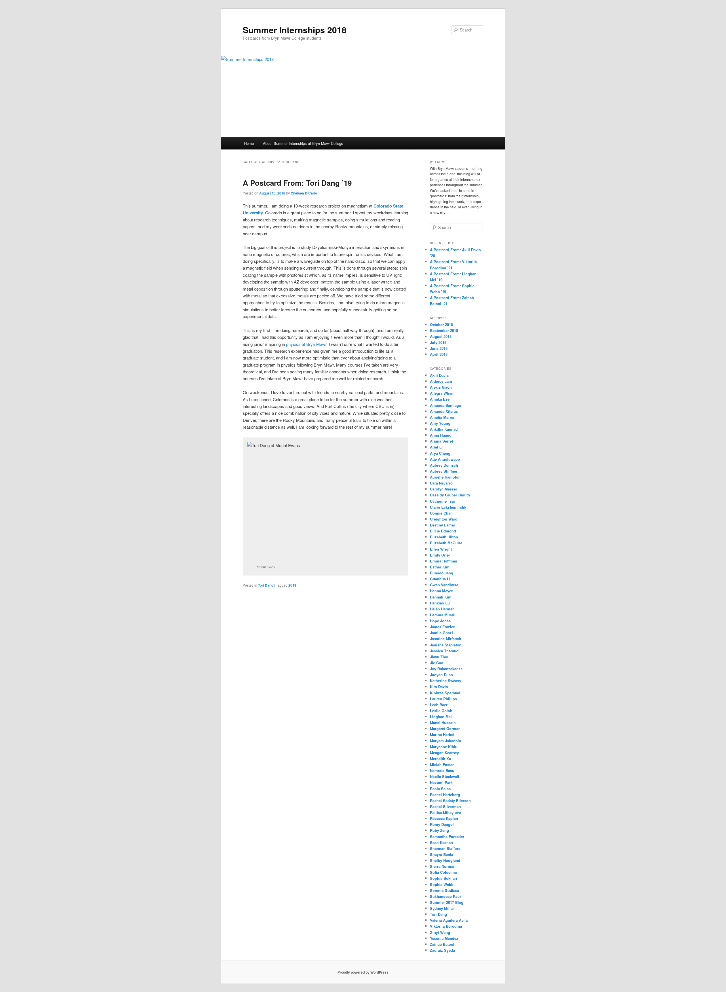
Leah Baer (439, 704)
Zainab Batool (442, 944)
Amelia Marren (442, 417)
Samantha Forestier (447, 836)
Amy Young (440, 423)
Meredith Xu (440, 758)
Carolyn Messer (443, 489)
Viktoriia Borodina (446, 926)
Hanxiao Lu (440, 603)
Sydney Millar (442, 908)
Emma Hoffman (443, 561)
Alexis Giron (441, 387)
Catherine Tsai (442, 501)
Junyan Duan (441, 674)
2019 (292, 585)
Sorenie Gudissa (444, 890)
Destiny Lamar (442, 525)
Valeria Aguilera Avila (449, 920)
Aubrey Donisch (444, 465)
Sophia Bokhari (446, 878)
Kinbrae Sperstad (445, 692)
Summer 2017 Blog (446, 902)
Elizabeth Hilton (444, 537)
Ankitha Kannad (444, 429)
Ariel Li (436, 447)
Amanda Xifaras (444, 411)
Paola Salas (440, 788)
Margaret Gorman (445, 728)
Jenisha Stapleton (445, 645)
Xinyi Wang (440, 932)
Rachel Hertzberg (445, 794)
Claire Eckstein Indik (448, 507)
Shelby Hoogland (445, 860)
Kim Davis (439, 686)
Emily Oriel (440, 555)
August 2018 (440, 336)
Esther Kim (439, 567)
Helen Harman (442, 609)
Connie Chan (441, 513)
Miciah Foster (442, 764)
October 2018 (441, 324)
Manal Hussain (443, 722)
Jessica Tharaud (444, 650)
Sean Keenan (441, 842)
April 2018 (439, 354)
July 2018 (438, 342)
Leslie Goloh (441, 710)
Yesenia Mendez (444, 938)
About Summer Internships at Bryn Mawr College (303, 143)
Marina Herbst (442, 734)
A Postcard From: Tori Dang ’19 (297, 182)
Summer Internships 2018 (295, 30)
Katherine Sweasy (445, 680)
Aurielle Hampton (445, 477)
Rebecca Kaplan (444, 818)
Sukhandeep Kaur (445, 896)
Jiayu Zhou (439, 656)
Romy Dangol (442, 824)
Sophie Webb (441, 884)
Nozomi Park (441, 782)
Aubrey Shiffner (443, 471)
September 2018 (444, 330)
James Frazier (442, 626)
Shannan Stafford (445, 848)
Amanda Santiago (445, 405)
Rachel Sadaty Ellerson (450, 800)
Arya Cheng (440, 453)
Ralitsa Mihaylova (445, 812)
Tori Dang (265, 585)
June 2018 (439, 348)
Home (249, 143)
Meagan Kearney (444, 752)
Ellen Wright (441, 549)
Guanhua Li (440, 578)
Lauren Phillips (443, 698)
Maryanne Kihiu (443, 746)
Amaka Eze (439, 399)
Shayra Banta (441, 854)
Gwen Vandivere (444, 584)
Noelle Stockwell (444, 776)
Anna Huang (440, 435)
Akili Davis (439, 375)
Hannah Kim (440, 597)
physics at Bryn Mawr (306, 344)
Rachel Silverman (445, 806)
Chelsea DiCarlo (304, 193)
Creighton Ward (443, 519)
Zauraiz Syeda (442, 950)
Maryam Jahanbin (445, 740)
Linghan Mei (441, 716)
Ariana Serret (441, 441)
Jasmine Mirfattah (445, 638)
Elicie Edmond (443, 531)
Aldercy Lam (441, 381)
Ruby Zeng (439, 830)
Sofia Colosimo (443, 872)
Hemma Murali (442, 614)
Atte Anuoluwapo (445, 459)
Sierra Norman (442, 866)
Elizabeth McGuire (446, 542)
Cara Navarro (441, 483)
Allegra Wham (442, 393)
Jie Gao (436, 662)
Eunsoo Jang (441, 573)
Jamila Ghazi (441, 632)
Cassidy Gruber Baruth (450, 495)
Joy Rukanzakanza (446, 668)
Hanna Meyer (441, 590)
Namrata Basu (442, 770)
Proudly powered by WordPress (363, 972)
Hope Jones (440, 620)
